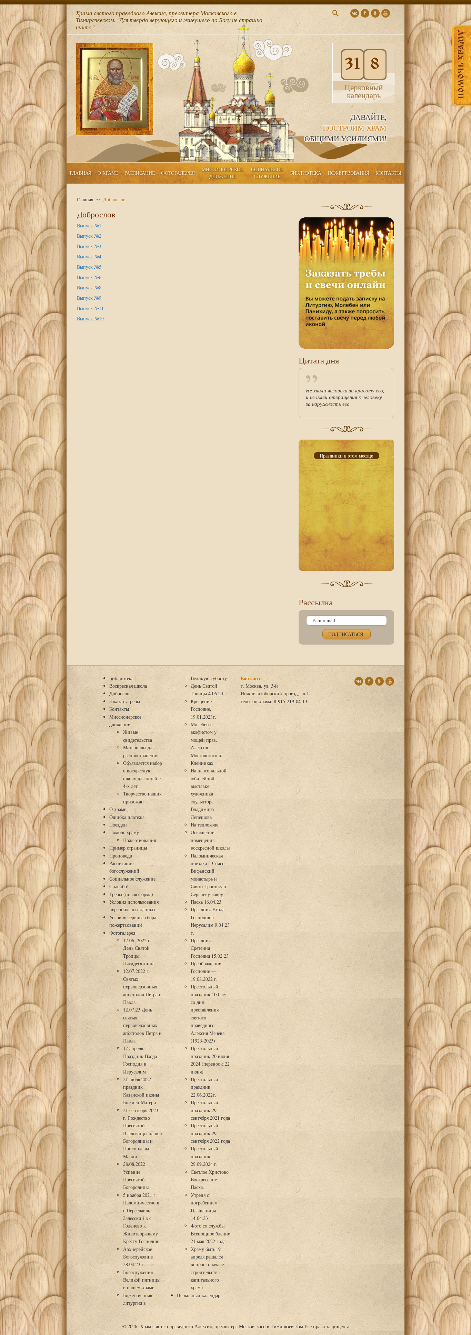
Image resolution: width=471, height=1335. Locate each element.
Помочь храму (124, 832)
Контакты (388, 173)
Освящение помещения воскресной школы (210, 840)
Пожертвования (348, 173)
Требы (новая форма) (131, 894)
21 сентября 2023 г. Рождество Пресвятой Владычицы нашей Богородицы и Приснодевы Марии (142, 1133)
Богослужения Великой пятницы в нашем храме (141, 1280)
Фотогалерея (178, 173)
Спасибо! (119, 886)
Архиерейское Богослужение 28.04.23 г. (138, 1257)
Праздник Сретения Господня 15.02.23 (210, 948)
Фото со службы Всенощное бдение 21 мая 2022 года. (210, 1233)
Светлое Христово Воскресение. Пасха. (210, 1180)
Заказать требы (124, 701)
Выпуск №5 (89, 267)
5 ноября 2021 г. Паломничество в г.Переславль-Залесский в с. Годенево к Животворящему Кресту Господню (141, 1218)
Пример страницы (128, 847)
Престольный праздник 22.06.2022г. (204, 1087)
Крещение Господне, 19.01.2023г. (203, 709)
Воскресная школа (128, 685)
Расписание (139, 173)
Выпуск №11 (90, 308)
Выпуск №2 (89, 236)
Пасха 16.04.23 (206, 901)
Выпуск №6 (89, 277)
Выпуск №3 (89, 246)
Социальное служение (267, 172)
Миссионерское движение (222, 172)
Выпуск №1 (89, 225)
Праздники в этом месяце (346, 455)
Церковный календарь (199, 1295)
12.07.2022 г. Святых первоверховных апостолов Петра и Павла (142, 986)
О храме (108, 173)
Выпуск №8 (89, 287)
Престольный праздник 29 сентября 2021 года (210, 1110)
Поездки (118, 824)
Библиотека (305, 173)
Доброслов (120, 693)
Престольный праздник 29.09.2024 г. (204, 1156)
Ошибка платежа (126, 817)
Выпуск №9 (89, 298)
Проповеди (120, 855)
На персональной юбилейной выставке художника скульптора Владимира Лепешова (209, 793)
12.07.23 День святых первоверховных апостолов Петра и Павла (142, 1025)
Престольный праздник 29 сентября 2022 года (210, 1133)
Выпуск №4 (89, 256)
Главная (80, 173)
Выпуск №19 (90, 318)
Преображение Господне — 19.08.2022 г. (206, 971)
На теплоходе (204, 824)
